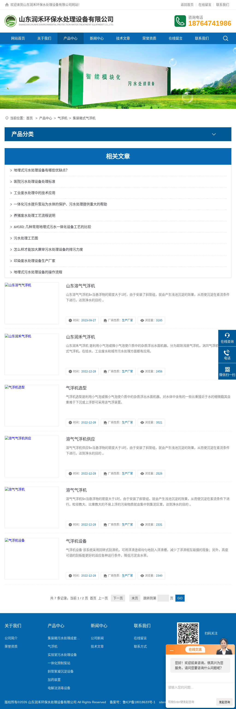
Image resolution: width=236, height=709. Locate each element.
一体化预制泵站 (59, 663)
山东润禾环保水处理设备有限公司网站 (50, 4)
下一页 (118, 598)
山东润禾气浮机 (80, 337)
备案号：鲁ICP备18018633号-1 (132, 702)
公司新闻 (97, 638)
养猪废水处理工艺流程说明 (34, 215)
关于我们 (44, 38)
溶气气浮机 (76, 490)
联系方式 (140, 646)
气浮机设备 (76, 541)
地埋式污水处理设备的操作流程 (38, 272)
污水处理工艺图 (26, 238)
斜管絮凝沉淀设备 (61, 671)
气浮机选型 (76, 388)
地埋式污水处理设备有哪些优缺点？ (41, 170)
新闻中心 (97, 38)
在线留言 (204, 4)
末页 (135, 598)
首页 (30, 118)
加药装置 (54, 680)
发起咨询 (224, 702)
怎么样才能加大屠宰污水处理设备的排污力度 (48, 249)
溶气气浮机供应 (80, 439)
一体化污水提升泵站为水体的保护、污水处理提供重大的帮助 (60, 204)
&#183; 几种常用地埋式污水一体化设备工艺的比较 (52, 227)
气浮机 (62, 118)
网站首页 (18, 38)
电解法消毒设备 (59, 688)
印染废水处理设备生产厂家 (34, 261)
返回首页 (187, 4)
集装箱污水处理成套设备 (65, 638)
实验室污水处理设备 (62, 655)
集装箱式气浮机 (84, 118)
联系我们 (222, 4)
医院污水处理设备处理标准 (34, 181)
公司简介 (11, 638)
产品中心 (70, 38)
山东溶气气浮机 (80, 286)
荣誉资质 (149, 38)
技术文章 (123, 38)
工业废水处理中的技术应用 (34, 193)
